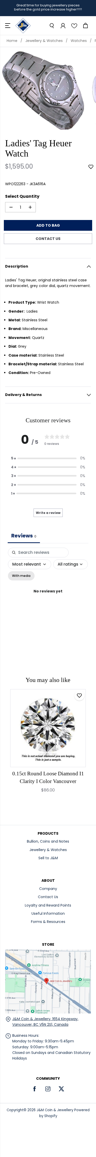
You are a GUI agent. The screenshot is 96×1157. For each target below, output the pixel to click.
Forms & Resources (48, 921)
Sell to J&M (48, 858)
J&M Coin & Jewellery (55, 1110)
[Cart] (85, 25)
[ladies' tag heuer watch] (43, 90)
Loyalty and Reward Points (48, 905)
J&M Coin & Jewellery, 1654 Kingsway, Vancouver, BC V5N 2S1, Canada (45, 1021)
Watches (79, 40)
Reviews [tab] (23, 535)
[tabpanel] (48, 596)
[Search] (51, 25)
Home (12, 40)
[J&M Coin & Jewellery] (23, 25)
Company (48, 888)
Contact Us (48, 896)
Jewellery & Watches (44, 40)
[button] (8, 25)
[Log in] (62, 25)
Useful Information (48, 913)
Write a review (48, 513)
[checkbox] (21, 575)
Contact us (48, 238)
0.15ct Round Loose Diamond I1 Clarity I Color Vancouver (48, 777)
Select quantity (22, 196)
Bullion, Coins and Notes (48, 841)
